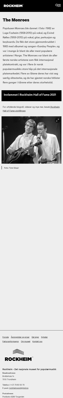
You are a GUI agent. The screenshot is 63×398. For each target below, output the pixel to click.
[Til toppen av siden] (59, 395)
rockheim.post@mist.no (18, 387)
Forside (5, 337)
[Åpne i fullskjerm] (57, 120)
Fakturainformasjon (10, 341)
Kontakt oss (37, 341)
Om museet (25, 341)
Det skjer (35, 337)
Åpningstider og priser (20, 337)
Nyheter (44, 337)
